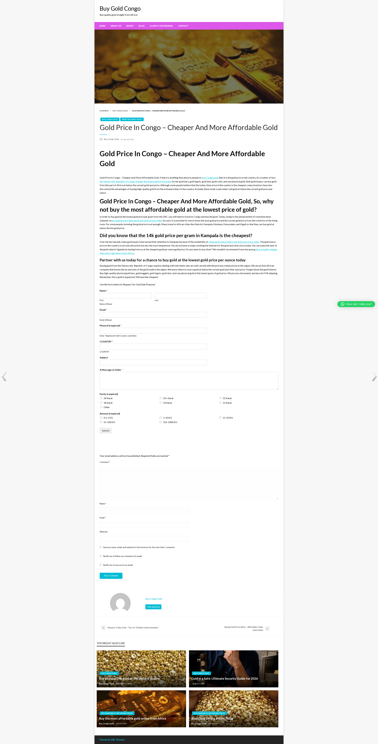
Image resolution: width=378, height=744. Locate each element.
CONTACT (183, 26)
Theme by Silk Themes (112, 739)
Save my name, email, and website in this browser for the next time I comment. (139, 547)
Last (156, 300)
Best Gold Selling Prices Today (212, 718)
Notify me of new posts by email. (118, 565)
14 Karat (167, 402)
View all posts (153, 607)
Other (107, 407)
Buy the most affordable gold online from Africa (132, 718)
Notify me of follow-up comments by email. (122, 556)
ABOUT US (115, 26)
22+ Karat (168, 398)
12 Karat (227, 402)
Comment (105, 462)
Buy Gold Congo (120, 8)
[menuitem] (102, 26)
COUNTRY (106, 341)
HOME (102, 26)
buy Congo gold (210, 177)
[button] (356, 304)
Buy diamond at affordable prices (117, 713)
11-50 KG (228, 417)
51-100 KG (109, 422)
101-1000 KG (170, 422)
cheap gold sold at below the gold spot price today (233, 241)
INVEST (130, 26)
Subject (104, 357)
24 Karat (108, 398)
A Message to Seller (111, 369)
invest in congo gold (132, 119)
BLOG (142, 26)
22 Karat (227, 398)
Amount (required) (110, 413)
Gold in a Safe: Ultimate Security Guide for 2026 (224, 678)
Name (104, 290)
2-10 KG (167, 417)
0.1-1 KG (108, 417)
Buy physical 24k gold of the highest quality (129, 678)
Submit (105, 430)
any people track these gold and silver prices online (136, 220)
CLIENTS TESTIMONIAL (161, 26)
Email (103, 309)
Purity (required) (109, 394)
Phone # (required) (110, 325)
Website (104, 531)
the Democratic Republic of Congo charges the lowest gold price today (135, 181)
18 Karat (108, 402)
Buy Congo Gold (120, 111)
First (102, 300)
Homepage (104, 111)
